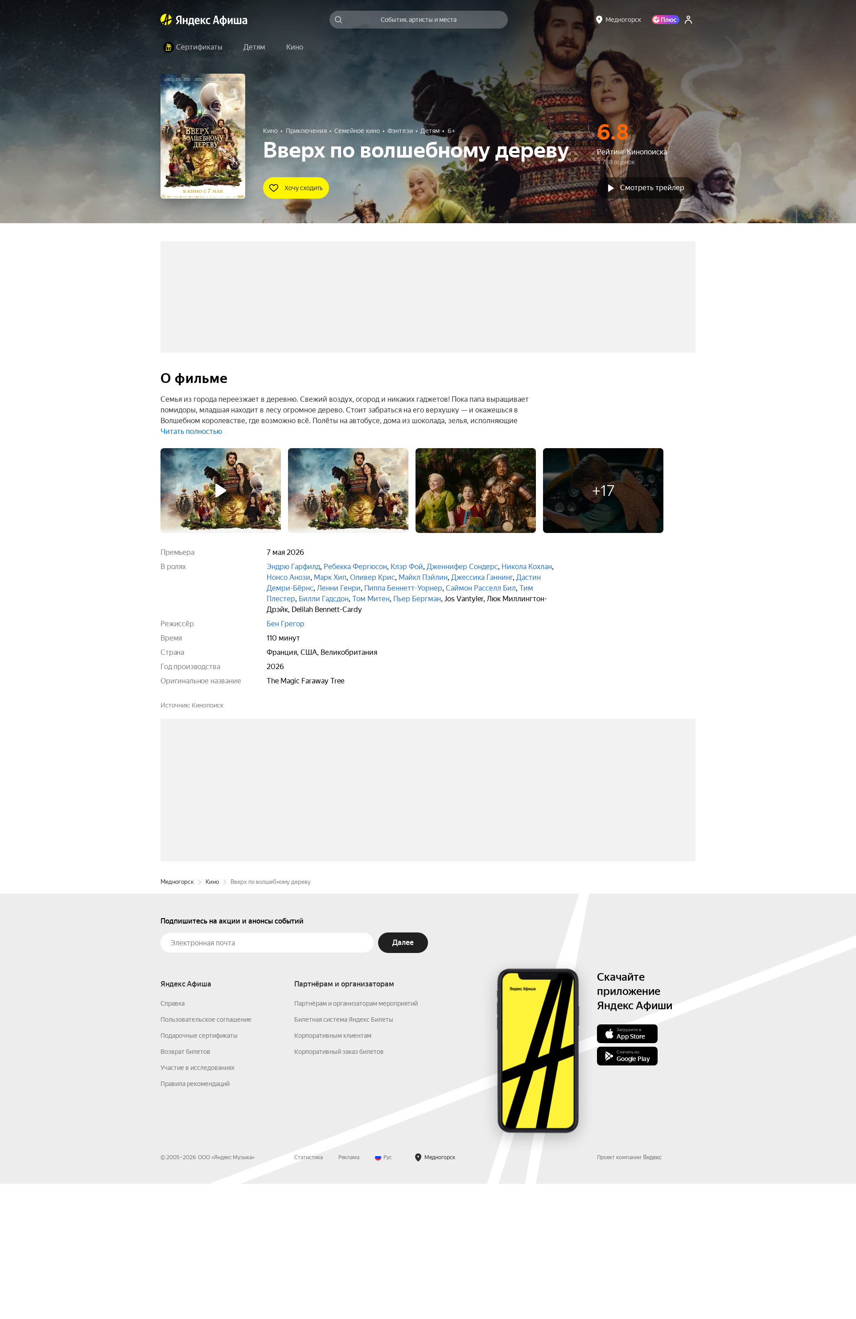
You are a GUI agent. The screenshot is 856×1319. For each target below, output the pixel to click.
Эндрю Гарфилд (293, 566)
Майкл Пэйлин (423, 577)
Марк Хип (330, 577)
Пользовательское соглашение (205, 1154)
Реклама (348, 1293)
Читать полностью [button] (191, 431)
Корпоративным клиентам (332, 1170)
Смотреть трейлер (652, 187)
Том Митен (371, 599)
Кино (212, 1017)
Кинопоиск (207, 705)
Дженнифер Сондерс (462, 566)
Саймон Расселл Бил (481, 588)
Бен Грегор (286, 624)
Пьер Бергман (417, 599)
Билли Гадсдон (324, 599)
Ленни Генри (339, 588)
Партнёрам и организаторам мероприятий (356, 1138)
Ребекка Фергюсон (355, 566)
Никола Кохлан (527, 566)
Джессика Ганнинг (482, 577)
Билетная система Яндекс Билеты (343, 1154)
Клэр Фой (407, 566)
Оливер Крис (372, 577)
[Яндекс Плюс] (665, 19)
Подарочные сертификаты (199, 1170)
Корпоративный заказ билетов (339, 1186)
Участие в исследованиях (197, 1203)
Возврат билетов (185, 1186)
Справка (172, 1138)
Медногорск (177, 1017)
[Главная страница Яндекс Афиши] (166, 19)
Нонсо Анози (288, 577)
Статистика (308, 1293)
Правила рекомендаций (195, 1219)
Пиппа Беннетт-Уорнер (403, 588)
